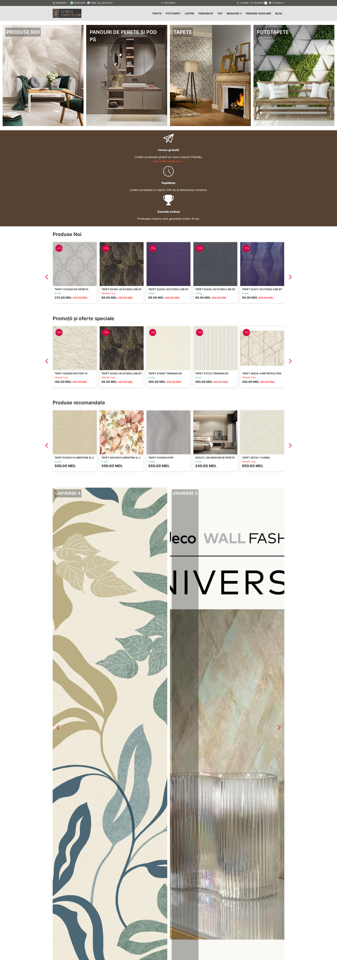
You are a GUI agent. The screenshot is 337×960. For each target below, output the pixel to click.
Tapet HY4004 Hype (161, 457)
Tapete (157, 13)
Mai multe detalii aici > (168, 161)
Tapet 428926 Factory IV (71, 373)
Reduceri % (234, 13)
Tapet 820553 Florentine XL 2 (74, 457)
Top (219, 13)
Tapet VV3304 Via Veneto (71, 289)
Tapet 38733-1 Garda (256, 457)
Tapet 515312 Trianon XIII (211, 373)
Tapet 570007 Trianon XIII (165, 373)
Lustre (189, 13)
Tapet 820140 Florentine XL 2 (121, 457)
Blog (278, 13)
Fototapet (173, 13)
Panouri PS (206, 13)
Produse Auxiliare (258, 13)
